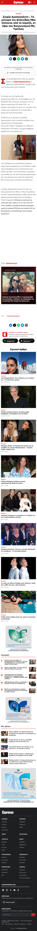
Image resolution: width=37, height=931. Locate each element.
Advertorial (5, 870)
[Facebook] (10, 58)
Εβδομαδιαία (22, 844)
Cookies (29, 924)
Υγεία (3, 844)
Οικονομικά (5, 860)
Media (21, 827)
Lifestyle (5, 839)
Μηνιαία (21, 847)
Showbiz (22, 819)
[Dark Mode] (30, 2)
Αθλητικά (4, 857)
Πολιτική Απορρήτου (20, 924)
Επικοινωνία (22, 872)
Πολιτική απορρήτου (24, 878)
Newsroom (18, 32)
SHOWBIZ (18, 13)
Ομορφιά (4, 842)
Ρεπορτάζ (4, 822)
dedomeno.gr (11, 263)
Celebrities (22, 822)
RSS (3, 875)
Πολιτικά (4, 862)
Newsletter (4, 872)
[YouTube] (14, 890)
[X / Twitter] (14, 58)
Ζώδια (21, 839)
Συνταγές (4, 847)
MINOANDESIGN (22, 928)
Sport (4, 834)
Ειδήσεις (4, 819)
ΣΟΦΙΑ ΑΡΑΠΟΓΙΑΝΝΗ (13, 316)
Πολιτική (4, 824)
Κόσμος (4, 827)
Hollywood (22, 824)
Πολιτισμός (23, 834)
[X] (10, 890)
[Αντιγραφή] (26, 58)
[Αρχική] (8, 812)
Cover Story (5, 830)
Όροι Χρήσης (22, 875)
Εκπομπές (22, 857)
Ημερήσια (22, 842)
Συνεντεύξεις (22, 860)
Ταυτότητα (22, 870)
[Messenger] (22, 58)
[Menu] (2, 2)
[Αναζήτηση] (34, 2)
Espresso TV (23, 854)
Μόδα (3, 850)
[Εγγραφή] (33, 914)
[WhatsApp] (18, 58)
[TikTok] (18, 890)
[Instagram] (7, 890)
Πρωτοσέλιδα (6, 854)
